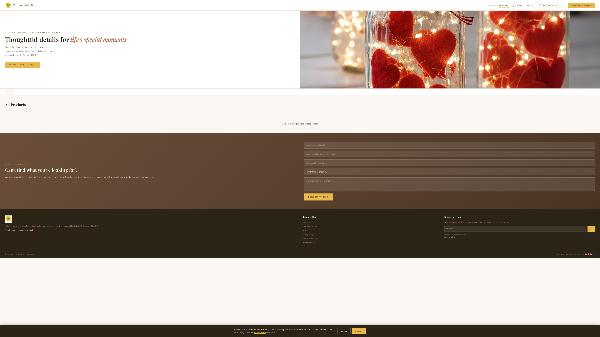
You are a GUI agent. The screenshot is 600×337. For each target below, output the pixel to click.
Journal (517, 5)
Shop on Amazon (582, 5)
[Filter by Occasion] (596, 92)
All (9, 91)
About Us (306, 222)
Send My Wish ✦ (318, 196)
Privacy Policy (260, 332)
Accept (359, 331)
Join (591, 228)
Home (492, 5)
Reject (344, 331)
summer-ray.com (308, 242)
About (530, 5)
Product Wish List (309, 226)
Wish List (504, 5)
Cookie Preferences (310, 238)
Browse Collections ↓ (22, 64)
